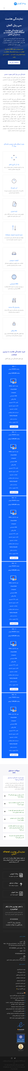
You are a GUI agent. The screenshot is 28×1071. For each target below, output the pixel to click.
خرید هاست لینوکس (20, 977)
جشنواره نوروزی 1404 (19, 1000)
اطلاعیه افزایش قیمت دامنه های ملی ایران (15, 1009)
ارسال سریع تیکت (21, 972)
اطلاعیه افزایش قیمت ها (19, 1011)
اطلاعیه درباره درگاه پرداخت (18, 1015)
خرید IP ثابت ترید (21, 989)
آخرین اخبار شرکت (20, 993)
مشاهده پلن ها (14, 62)
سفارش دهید (14, 426)
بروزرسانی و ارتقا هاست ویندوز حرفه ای (15, 1013)
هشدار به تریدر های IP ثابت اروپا (17, 995)
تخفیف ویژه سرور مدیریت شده (17, 998)
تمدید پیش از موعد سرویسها (17, 1006)
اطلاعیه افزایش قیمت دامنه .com (17, 1018)
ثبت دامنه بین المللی (20, 975)
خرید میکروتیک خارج (20, 986)
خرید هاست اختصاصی (20, 983)
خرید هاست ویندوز (21, 980)
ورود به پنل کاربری (21, 969)
